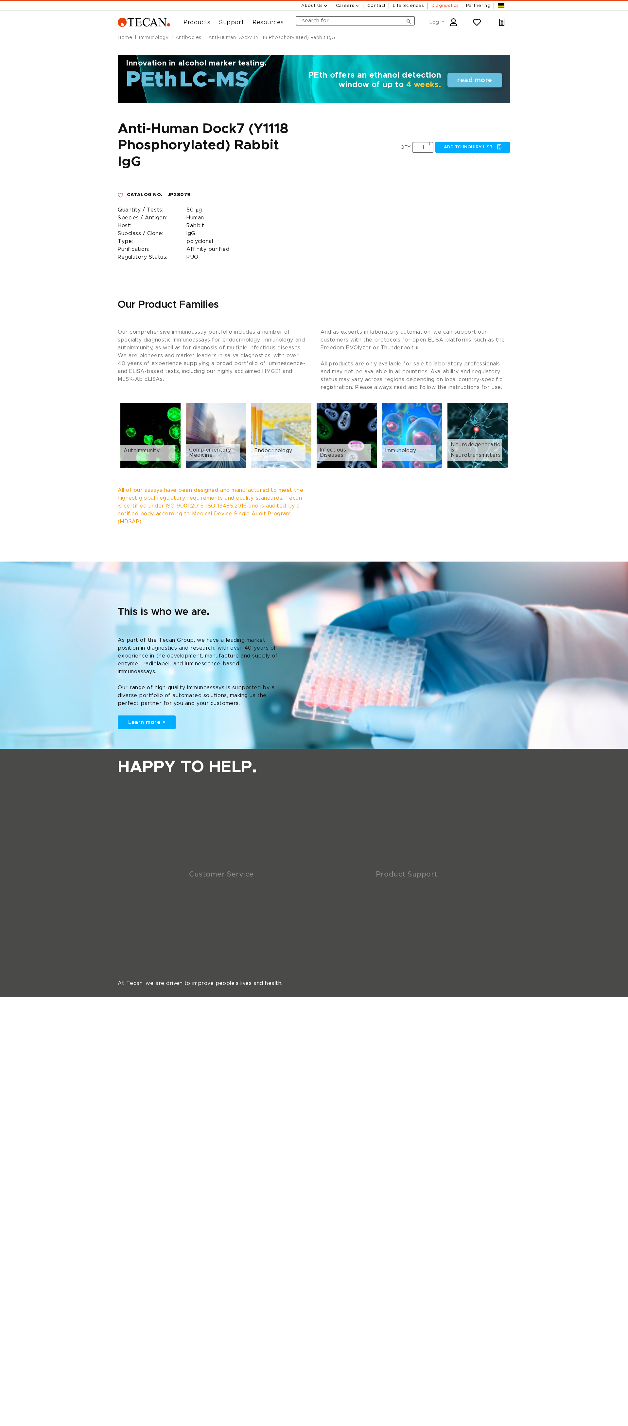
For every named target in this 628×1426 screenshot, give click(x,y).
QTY (405, 147)
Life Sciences (408, 6)
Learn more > (146, 722)
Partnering (478, 6)
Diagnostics (445, 6)
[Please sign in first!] (121, 195)
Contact (376, 6)
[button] (194, 22)
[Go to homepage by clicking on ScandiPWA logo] (144, 22)
